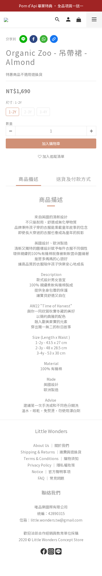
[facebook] (33, 39)
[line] (23, 39)
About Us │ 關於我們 (51, 445)
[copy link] (54, 39)
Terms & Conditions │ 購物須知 (51, 458)
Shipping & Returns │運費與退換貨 (51, 452)
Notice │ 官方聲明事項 (51, 471)
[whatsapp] (44, 39)
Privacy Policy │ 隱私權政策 (51, 465)
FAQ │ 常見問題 (51, 478)
